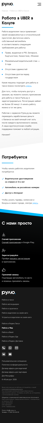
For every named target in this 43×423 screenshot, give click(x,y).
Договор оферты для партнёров (14, 372)
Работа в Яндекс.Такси (11, 323)
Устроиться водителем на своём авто (17, 317)
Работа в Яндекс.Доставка (12, 341)
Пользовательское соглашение (14, 361)
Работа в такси (8, 300)
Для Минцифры (8, 376)
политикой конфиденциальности (12, 389)
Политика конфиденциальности (15, 365)
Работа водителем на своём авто (15, 313)
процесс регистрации (20, 258)
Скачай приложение (11, 242)
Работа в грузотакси (10, 308)
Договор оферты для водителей (14, 368)
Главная (5, 11)
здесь (28, 85)
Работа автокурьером (10, 304)
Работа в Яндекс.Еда (10, 337)
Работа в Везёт (8, 332)
